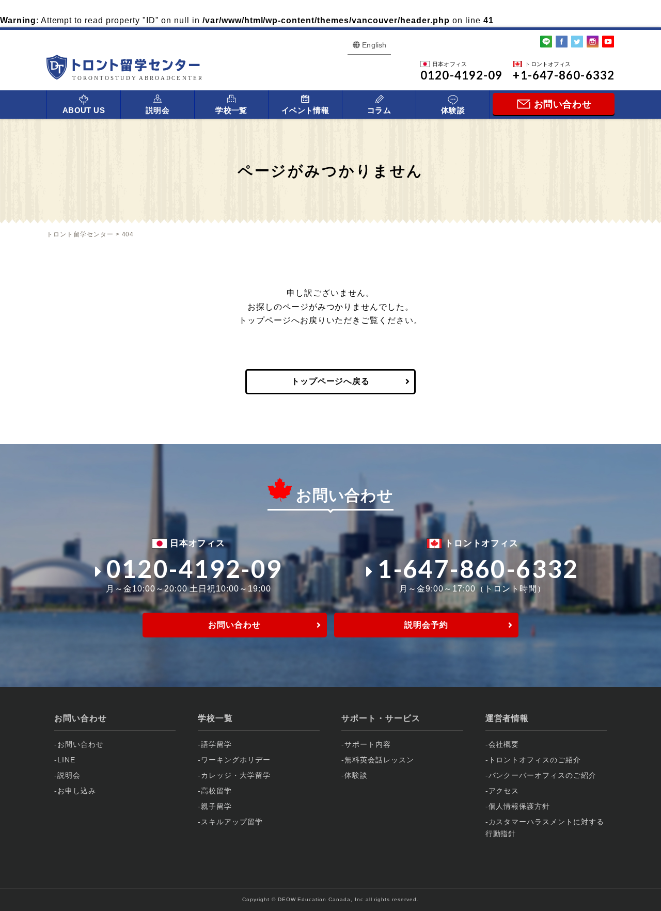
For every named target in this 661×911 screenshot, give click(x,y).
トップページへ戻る (330, 381)
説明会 (157, 110)
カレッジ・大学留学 (236, 775)
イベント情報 (305, 110)
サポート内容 (367, 744)
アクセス (504, 791)
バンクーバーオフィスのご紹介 (542, 775)
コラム (379, 110)
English (374, 45)
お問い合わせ (234, 624)
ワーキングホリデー (236, 760)
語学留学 (216, 744)
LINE (66, 760)
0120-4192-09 (194, 568)
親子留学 (216, 806)
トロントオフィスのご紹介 (535, 760)
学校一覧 (231, 110)
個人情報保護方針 (519, 806)
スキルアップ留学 (232, 822)
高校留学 (216, 791)
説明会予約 (426, 624)
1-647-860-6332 (478, 568)
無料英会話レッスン (379, 760)
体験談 (453, 110)
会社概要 (504, 744)
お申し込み (76, 791)
